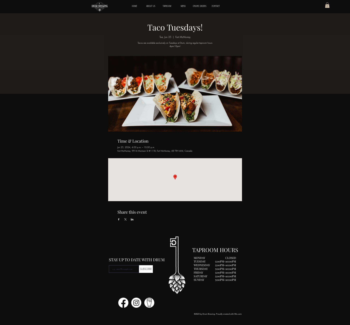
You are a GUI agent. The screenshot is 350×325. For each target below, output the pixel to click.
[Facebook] (123, 303)
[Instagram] (136, 303)
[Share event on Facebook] (118, 219)
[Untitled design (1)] (149, 303)
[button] (327, 5)
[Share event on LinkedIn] (132, 219)
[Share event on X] (125, 219)
